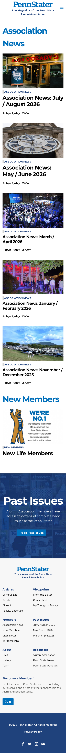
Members (9, 619)
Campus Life (10, 594)
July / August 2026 (44, 624)
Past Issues (41, 619)
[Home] (33, 6)
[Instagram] (36, 744)
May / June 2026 (42, 630)
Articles (8, 589)
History (7, 660)
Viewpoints (41, 589)
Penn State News (43, 660)
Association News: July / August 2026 (33, 101)
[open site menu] (61, 9)
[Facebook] (22, 744)
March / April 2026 (43, 635)
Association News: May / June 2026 (27, 171)
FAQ (5, 655)
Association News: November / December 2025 (32, 372)
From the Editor (42, 594)
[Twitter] (29, 744)
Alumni (7, 605)
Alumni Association (44, 655)
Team (6, 665)
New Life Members (28, 453)
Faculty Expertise (13, 610)
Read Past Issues (32, 532)
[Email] (43, 744)
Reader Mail (40, 600)
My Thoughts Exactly (45, 605)
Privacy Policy (33, 731)
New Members (14, 447)
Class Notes (9, 635)
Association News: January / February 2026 (30, 306)
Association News (17, 91)
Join (8, 701)
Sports (6, 600)
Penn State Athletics (45, 665)
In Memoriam (11, 640)
